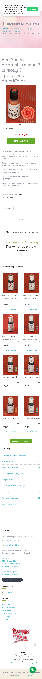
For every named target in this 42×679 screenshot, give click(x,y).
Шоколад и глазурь (21, 461)
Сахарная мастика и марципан (21, 455)
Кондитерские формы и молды (21, 486)
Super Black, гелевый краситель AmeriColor (18, 295)
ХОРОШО (32, 9)
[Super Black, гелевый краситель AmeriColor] (10, 283)
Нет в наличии (21, 141)
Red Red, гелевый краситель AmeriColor (17, 336)
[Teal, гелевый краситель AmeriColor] (31, 406)
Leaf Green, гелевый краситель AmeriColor (18, 377)
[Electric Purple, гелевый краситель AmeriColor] (31, 324)
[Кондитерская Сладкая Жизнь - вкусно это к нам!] (21, 636)
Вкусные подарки (8, 607)
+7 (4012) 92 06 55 (12, 541)
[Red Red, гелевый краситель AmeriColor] (10, 324)
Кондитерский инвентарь (21, 492)
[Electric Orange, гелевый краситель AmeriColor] (10, 406)
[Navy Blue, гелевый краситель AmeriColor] (31, 365)
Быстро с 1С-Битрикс (11, 580)
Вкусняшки (6, 604)
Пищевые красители (21, 467)
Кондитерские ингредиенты (21, 474)
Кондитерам (6, 617)
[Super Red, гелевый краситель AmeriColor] (31, 283)
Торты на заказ (7, 610)
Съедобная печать (21, 504)
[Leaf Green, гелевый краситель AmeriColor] (10, 365)
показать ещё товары (21, 441)
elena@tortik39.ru (12, 545)
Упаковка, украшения (21, 498)
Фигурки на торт (21, 480)
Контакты (5, 620)
